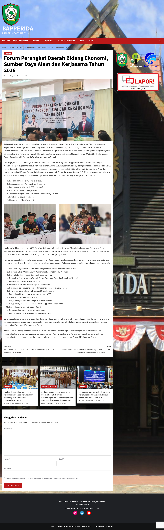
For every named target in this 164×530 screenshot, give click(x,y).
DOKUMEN (49, 41)
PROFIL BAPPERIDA (20, 41)
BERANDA (6, 41)
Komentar (8, 428)
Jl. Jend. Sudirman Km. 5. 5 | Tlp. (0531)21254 (82, 508)
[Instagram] (75, 513)
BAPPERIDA (17, 28)
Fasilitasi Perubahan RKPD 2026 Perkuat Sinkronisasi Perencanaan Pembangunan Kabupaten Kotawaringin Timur (18, 396)
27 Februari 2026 (24, 76)
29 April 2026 (96, 401)
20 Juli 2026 (21, 403)
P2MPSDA (8, 53)
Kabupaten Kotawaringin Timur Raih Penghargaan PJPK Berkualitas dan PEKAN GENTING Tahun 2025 (94, 395)
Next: (85, 349)
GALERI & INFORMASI (66, 41)
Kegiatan (45, 386)
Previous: (29, 349)
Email (61, 459)
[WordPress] (82, 513)
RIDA (82, 41)
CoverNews (97, 526)
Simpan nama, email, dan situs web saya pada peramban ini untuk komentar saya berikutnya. (42, 478)
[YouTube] (89, 513)
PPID (91, 41)
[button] (160, 41)
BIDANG (36, 41)
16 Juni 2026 (59, 403)
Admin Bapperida (11, 76)
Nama (6, 459)
